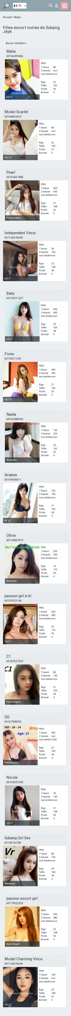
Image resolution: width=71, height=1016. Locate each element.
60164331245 (14, 782)
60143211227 (14, 298)
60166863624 (13, 116)
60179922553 (14, 903)
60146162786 (13, 842)
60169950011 (13, 479)
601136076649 (14, 237)
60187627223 (14, 661)
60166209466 (14, 56)
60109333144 (13, 600)
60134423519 (14, 540)
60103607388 (14, 177)
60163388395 (14, 419)
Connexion (57, 4)
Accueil (7, 17)
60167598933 (13, 721)
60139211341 (13, 358)
